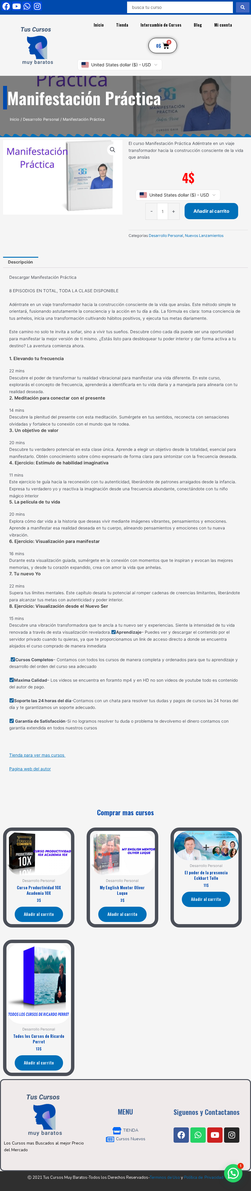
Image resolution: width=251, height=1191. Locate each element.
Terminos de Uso (165, 1177)
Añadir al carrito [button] (39, 914)
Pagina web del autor (30, 768)
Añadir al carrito (211, 211)
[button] (112, 149)
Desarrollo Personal (41, 119)
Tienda (122, 25)
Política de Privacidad (203, 1177)
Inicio (99, 25)
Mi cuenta (223, 25)
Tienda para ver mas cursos (37, 755)
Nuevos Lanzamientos (204, 235)
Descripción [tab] (20, 262)
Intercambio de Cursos (161, 25)
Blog (198, 25)
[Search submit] (242, 7)
